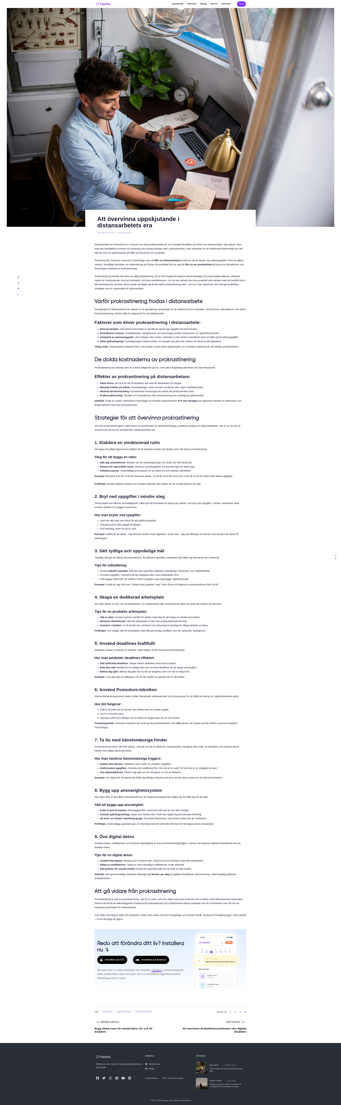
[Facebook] (21, 277)
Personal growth (125, 233)
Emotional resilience (143, 1012)
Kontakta (226, 4)
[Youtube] (123, 1078)
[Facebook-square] (97, 1078)
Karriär (214, 4)
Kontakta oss (154, 1064)
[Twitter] (21, 283)
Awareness (107, 1012)
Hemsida (191, 4)
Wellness (214, 1065)
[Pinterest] (21, 289)
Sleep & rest (216, 1081)
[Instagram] (110, 1078)
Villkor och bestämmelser (172, 1078)
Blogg (203, 4)
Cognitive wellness (124, 1012)
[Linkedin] (21, 294)
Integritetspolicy (151, 1078)
